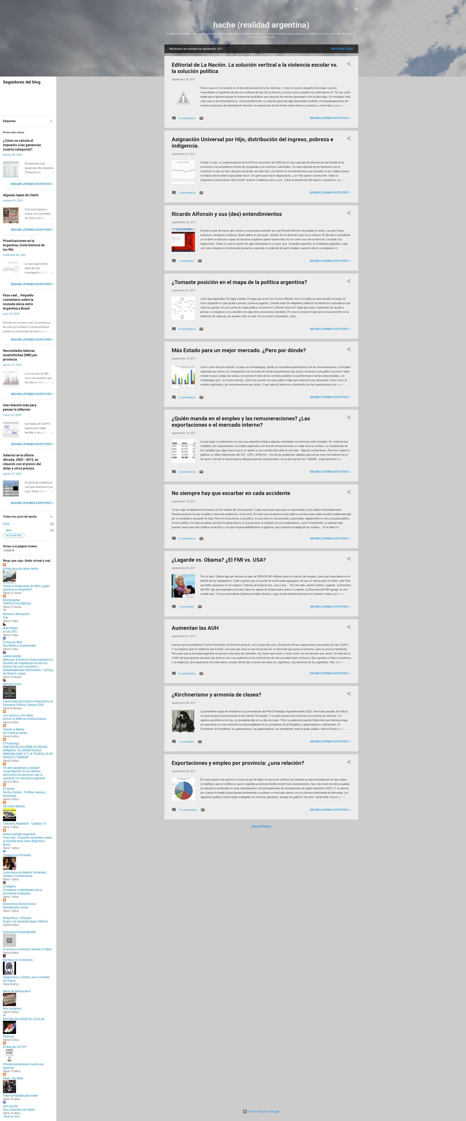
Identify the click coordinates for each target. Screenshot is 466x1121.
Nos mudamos (12, 1008)
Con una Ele (10, 1106)
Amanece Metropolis (16, 614)
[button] (349, 64)
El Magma (9, 886)
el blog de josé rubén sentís (20, 568)
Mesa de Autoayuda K (17, 991)
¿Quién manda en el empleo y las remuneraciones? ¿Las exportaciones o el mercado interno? (241, 421)
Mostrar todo (342, 48)
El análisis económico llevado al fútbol (27, 949)
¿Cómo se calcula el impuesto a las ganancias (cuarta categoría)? (22, 145)
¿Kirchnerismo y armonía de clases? (216, 694)
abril (8, 530)
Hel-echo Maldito (14, 806)
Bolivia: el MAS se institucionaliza (24, 719)
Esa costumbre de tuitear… (19, 1109)
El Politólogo (11, 743)
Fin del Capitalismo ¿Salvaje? (21, 768)
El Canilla (8, 789)
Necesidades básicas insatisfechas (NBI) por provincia (20, 355)
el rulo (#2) (10, 631)
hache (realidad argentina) (261, 25)
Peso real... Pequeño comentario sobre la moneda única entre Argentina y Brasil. (27, 841)
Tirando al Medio (13, 729)
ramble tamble (12, 656)
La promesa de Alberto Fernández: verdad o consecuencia (25, 874)
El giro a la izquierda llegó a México (25, 921)
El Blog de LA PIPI (15, 1047)
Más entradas (261, 826)
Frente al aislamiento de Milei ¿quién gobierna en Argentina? (26, 587)
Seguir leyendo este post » (330, 118)
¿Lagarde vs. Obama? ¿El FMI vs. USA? (219, 560)
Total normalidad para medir (20, 1095)
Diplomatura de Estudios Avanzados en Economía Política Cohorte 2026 (28, 703)
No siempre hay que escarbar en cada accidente (231, 493)
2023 (6, 524)
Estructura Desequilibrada (19, 932)
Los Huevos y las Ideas (18, 715)
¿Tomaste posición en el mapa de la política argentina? (239, 282)
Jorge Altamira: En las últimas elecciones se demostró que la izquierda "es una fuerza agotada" (24, 775)
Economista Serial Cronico (19, 904)
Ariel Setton (10, 628)
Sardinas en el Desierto (18, 960)
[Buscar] (356, 9)
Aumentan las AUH (195, 628)
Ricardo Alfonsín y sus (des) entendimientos (227, 214)
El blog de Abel (12, 642)
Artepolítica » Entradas (17, 918)
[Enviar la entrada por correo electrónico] (201, 119)
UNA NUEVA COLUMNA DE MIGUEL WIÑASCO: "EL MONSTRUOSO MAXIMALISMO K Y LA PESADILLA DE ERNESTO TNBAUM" (28, 752)
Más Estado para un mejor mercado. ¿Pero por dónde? (239, 350)
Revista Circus (12, 684)
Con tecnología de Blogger (263, 1111)
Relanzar (8, 1036)
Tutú (5, 617)
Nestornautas (11, 600)
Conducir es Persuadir (17, 855)
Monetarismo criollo (15, 907)
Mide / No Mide (13, 1078)
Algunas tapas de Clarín (20, 195)
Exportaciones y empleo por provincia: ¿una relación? (238, 763)
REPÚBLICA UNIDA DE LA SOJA (23, 1019)
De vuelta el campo (15, 733)
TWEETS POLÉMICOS (17, 603)
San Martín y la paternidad (19, 645)
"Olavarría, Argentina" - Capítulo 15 (24, 823)
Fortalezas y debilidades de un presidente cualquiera (22, 891)
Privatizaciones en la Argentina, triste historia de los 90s (24, 245)
